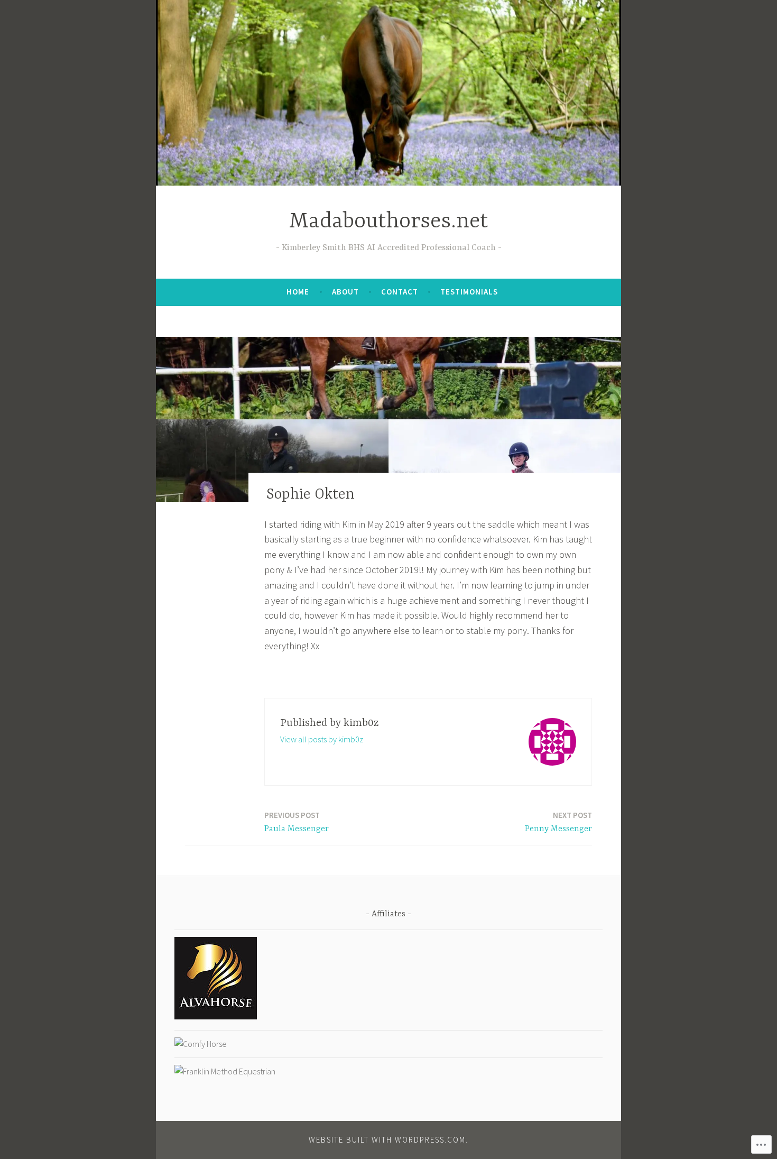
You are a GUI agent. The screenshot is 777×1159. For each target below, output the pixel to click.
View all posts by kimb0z (321, 739)
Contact (399, 292)
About (345, 292)
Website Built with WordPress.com (387, 1140)
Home (297, 292)
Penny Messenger (558, 822)
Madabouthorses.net (388, 221)
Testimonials (469, 292)
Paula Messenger (296, 822)
